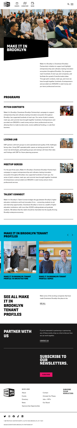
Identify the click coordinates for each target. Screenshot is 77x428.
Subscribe (46, 374)
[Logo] (7, 6)
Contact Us (44, 340)
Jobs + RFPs (47, 399)
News (24, 402)
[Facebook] (14, 416)
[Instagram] (9, 416)
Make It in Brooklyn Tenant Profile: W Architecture (17, 277)
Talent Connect (14, 194)
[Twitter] (5, 416)
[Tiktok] (18, 416)
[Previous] (68, 235)
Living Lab (10, 139)
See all (43, 303)
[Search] (68, 4)
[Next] (72, 235)
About (24, 392)
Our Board (46, 402)
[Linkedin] (22, 416)
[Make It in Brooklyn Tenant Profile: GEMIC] (55, 257)
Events (24, 396)
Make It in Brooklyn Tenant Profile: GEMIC (52, 277)
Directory (25, 399)
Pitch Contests (14, 106)
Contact (45, 392)
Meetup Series (13, 164)
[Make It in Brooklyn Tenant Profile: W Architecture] (20, 257)
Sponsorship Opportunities (31, 406)
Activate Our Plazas (49, 396)
